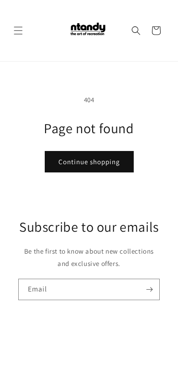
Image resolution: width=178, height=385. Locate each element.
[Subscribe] (149, 289)
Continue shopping (89, 161)
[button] (18, 31)
